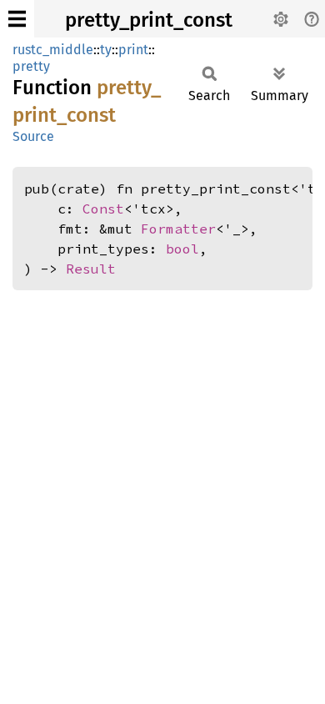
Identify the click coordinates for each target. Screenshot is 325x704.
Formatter (178, 228)
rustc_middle (52, 50)
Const (103, 208)
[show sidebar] (17, 19)
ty (106, 50)
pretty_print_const (148, 20)
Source (33, 136)
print (133, 50)
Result (91, 268)
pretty (31, 66)
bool (182, 248)
